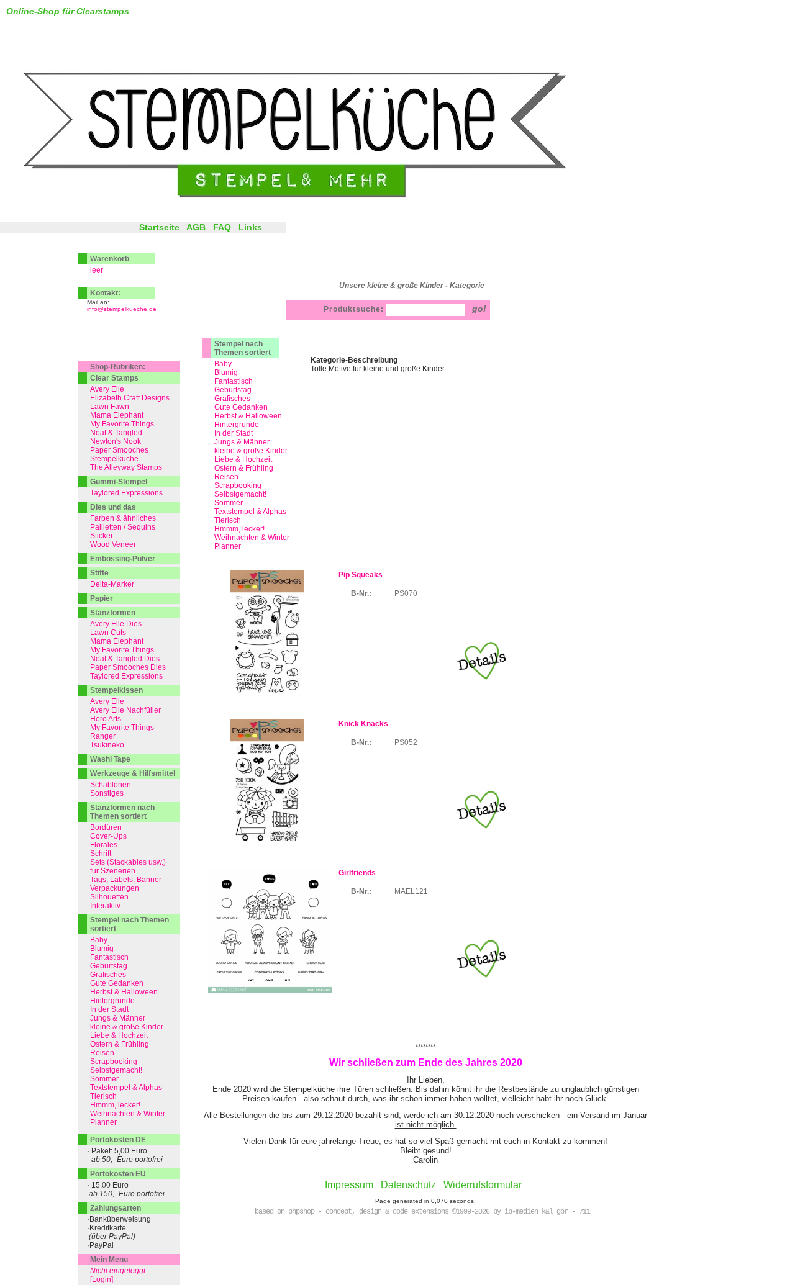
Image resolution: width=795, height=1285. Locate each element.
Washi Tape (110, 759)
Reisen (226, 476)
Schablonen (110, 784)
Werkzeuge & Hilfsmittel (132, 773)
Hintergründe (236, 424)
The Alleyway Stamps (126, 467)
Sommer (228, 502)
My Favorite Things (122, 424)
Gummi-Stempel (118, 481)
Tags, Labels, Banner (125, 879)
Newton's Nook (115, 441)
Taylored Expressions (126, 493)
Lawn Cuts (108, 632)
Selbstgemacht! (240, 494)
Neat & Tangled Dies (125, 658)
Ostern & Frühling (243, 468)
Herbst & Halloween (248, 416)
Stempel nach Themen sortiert (242, 348)
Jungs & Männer (242, 442)
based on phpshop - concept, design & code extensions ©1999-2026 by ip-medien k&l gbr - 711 (422, 1211)
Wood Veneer (113, 544)
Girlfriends (357, 872)
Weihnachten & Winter (251, 537)
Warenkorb (109, 259)
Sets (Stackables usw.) (128, 862)
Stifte (99, 573)
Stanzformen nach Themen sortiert (122, 812)
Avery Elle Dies (116, 624)
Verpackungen (114, 888)
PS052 (405, 742)
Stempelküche (114, 458)
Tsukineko (107, 745)
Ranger (103, 736)
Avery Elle (107, 389)
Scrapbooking (237, 485)
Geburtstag (233, 390)
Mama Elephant (116, 415)
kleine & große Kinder (126, 1026)
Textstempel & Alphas (250, 511)
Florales (103, 845)
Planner (227, 546)
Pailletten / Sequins (122, 527)
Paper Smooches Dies (128, 667)
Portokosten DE (118, 1139)
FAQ (222, 227)
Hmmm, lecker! (239, 529)
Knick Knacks (363, 723)
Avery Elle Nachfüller (125, 710)
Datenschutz (408, 1184)
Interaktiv (105, 905)
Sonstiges (107, 793)
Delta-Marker (112, 584)
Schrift (100, 853)
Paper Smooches (119, 450)
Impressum (349, 1184)
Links (250, 227)
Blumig (226, 372)
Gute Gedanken (241, 407)
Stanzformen (112, 612)
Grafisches (232, 398)
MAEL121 (411, 891)
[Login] (101, 1279)
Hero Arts (105, 719)
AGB (196, 227)
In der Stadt (233, 433)
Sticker (101, 535)
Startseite (159, 227)
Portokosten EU (118, 1174)
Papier (101, 598)
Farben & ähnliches (123, 518)
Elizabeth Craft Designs (130, 398)
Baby (223, 363)
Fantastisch (233, 381)
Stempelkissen (116, 690)
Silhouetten (109, 897)
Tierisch (227, 520)
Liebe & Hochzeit (243, 459)
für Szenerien (112, 871)
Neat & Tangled (116, 432)
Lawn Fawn (109, 406)
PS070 (405, 593)
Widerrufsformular (482, 1184)
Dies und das (113, 507)
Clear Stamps (114, 378)
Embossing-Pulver (122, 558)
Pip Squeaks (360, 574)
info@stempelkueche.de (122, 308)
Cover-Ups (108, 836)
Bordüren (106, 827)
